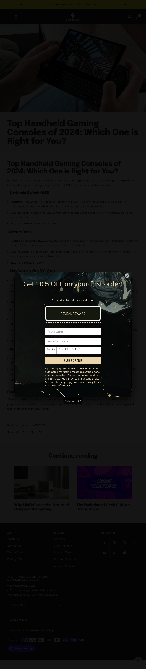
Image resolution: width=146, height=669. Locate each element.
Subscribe (73, 360)
